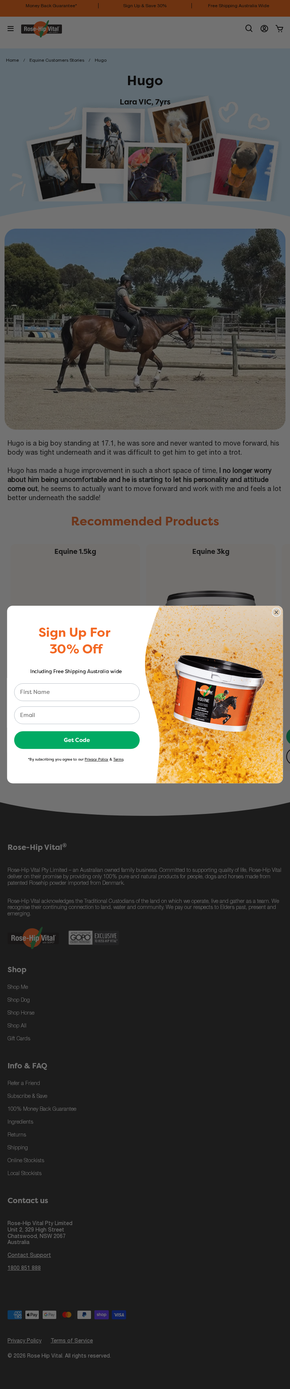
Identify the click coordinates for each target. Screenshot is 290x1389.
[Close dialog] (276, 612)
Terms (118, 759)
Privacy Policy (96, 759)
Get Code (77, 740)
